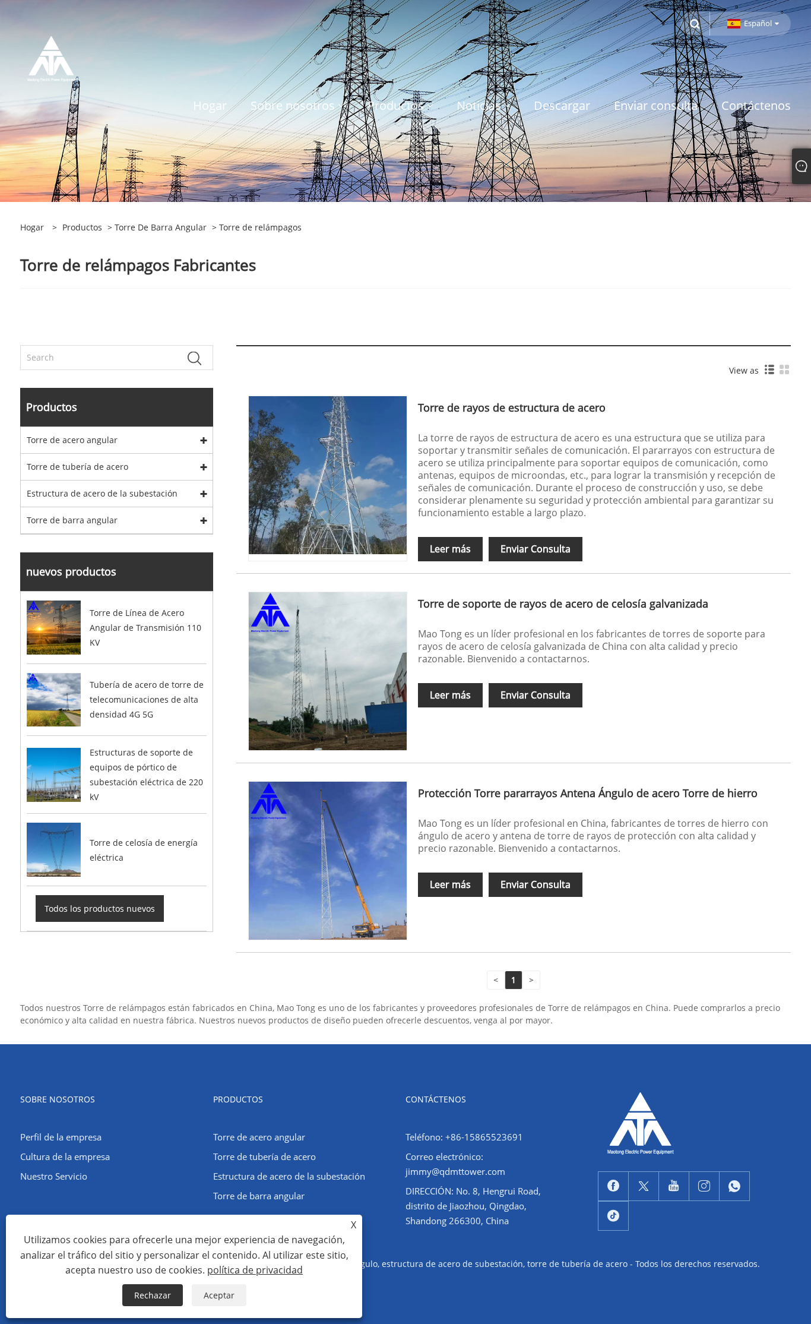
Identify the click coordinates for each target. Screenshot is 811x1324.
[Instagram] (704, 1186)
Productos (82, 227)
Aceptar (219, 1295)
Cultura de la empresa (65, 1156)
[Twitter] (643, 1186)
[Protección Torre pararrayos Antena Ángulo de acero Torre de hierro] (328, 859)
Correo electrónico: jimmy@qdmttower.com (455, 1164)
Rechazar (152, 1295)
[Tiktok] (613, 1216)
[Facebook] (613, 1186)
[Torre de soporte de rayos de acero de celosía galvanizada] (328, 670)
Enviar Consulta (535, 548)
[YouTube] (673, 1186)
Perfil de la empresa (61, 1137)
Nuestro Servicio (53, 1176)
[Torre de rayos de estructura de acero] (328, 474)
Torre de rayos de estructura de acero (512, 407)
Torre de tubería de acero (77, 466)
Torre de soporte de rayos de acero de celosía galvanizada (563, 603)
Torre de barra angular (161, 227)
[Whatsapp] (734, 1186)
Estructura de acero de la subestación (102, 493)
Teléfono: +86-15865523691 (464, 1137)
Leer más (450, 548)
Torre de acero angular (72, 439)
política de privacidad (255, 1269)
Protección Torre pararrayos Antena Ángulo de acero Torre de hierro (588, 793)
